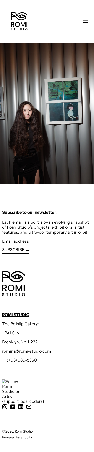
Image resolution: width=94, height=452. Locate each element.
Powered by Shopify (17, 437)
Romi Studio (23, 431)
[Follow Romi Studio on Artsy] (23, 389)
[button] (47, 113)
